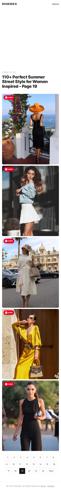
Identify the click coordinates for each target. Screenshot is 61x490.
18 (15, 471)
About (55, 4)
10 (13, 464)
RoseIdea (9, 3)
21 (36, 471)
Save (10, 97)
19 (22, 471)
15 (47, 464)
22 (43, 471)
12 (27, 464)
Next (51, 471)
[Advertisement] (30, 40)
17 (9, 471)
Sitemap (50, 486)
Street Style (9, 72)
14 (40, 464)
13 (34, 464)
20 (29, 471)
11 (20, 464)
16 (54, 464)
